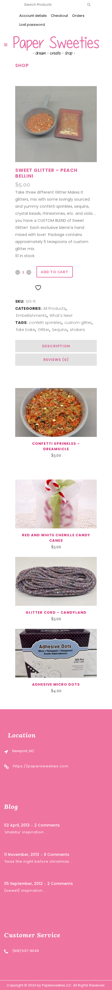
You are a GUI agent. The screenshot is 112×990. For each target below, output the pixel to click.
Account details (33, 15)
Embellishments (31, 315)
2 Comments (47, 825)
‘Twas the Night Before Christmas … (38, 861)
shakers (77, 329)
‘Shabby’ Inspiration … (26, 832)
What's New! (60, 315)
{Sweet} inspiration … (25, 890)
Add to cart (55, 272)
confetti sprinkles (45, 322)
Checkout (59, 15)
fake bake (25, 329)
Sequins (59, 329)
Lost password (32, 24)
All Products (54, 308)
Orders (78, 15)
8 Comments (56, 854)
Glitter (43, 329)
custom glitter (78, 322)
